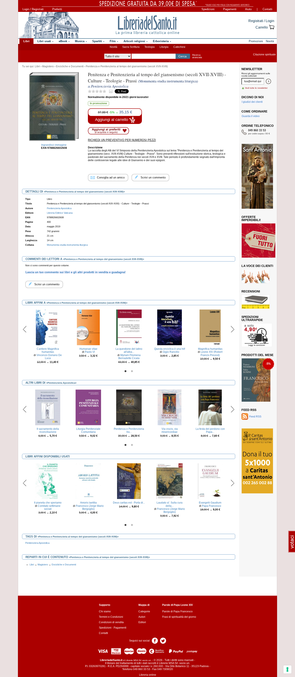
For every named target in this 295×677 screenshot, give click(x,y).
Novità (113, 46)
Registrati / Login (261, 21)
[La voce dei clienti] (255, 276)
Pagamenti (229, 9)
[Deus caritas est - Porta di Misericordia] (129, 481)
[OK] (268, 81)
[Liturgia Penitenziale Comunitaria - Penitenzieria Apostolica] (88, 407)
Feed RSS (248, 410)
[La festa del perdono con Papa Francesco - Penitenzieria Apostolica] (210, 407)
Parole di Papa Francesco (177, 611)
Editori (142, 622)
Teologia (149, 46)
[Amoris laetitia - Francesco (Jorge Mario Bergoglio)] (88, 481)
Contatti (267, 9)
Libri (37, 66)
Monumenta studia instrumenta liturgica (67, 245)
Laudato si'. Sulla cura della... (169, 504)
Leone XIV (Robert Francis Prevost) (211, 353)
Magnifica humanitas (210, 348)
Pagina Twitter (163, 640)
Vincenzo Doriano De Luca (49, 357)
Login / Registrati (33, 9)
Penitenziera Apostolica (37, 543)
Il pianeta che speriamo (48, 502)
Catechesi (179, 46)
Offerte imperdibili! (251, 218)
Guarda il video (251, 116)
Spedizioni (207, 9)
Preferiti (57, 9)
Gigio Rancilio (171, 351)
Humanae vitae (88, 348)
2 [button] (132, 371)
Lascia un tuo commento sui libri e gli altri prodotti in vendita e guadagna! (75, 272)
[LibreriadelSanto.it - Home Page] (147, 25)
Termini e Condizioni (111, 616)
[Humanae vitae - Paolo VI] (88, 327)
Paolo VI (90, 351)
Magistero (48, 66)
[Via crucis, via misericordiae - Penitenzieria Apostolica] (170, 407)
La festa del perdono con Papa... (210, 430)
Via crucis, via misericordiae (170, 430)
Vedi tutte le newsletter (256, 88)
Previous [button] (24, 329)
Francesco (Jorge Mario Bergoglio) (90, 507)
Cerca (182, 56)
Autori (141, 616)
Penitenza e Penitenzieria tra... (129, 430)
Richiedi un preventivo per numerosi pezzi (122, 140)
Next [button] (232, 329)
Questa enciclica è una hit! (169, 348)
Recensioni (250, 291)
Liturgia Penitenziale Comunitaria (88, 430)
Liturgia (164, 46)
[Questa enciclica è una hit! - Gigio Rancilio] (169, 327)
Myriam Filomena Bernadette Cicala (129, 357)
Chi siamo (105, 611)
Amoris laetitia (88, 502)
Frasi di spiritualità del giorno (179, 616)
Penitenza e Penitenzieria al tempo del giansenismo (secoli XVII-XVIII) (127, 66)
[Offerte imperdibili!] (260, 240)
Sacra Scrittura (131, 46)
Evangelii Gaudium (210, 502)
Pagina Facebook (155, 640)
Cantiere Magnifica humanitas (48, 350)
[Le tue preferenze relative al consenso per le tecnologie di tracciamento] (287, 669)
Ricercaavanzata (197, 56)
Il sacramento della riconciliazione (48, 430)
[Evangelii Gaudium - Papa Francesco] (210, 481)
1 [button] (125, 371)
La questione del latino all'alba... (129, 350)
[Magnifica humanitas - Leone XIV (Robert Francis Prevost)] (210, 327)
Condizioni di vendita (111, 622)
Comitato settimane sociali (49, 507)
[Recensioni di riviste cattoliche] (255, 301)
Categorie (144, 611)
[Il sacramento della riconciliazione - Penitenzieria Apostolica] (47, 407)
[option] (47, 337)
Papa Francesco (211, 505)
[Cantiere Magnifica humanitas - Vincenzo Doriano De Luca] (48, 327)
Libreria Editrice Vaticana (60, 213)
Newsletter (251, 69)
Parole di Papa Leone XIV (177, 604)
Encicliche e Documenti (70, 66)
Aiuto (248, 9)
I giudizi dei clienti (252, 101)
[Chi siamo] (48, 25)
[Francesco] (256, 379)
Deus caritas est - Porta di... (129, 502)
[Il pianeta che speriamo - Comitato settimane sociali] (47, 481)
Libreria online (147, 674)
